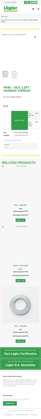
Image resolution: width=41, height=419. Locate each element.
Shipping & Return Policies (22, 414)
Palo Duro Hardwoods (25, 380)
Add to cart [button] (20, 220)
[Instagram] (29, 2)
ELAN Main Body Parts (17, 20)
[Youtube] (36, 2)
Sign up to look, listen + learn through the (20, 361)
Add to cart (19, 120)
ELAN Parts (8, 20)
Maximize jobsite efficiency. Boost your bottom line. (20, 350)
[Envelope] (32, 2)
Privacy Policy (34, 414)
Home (2, 20)
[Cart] (38, 9)
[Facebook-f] (25, 2)
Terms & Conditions (8, 414)
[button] (33, 9)
